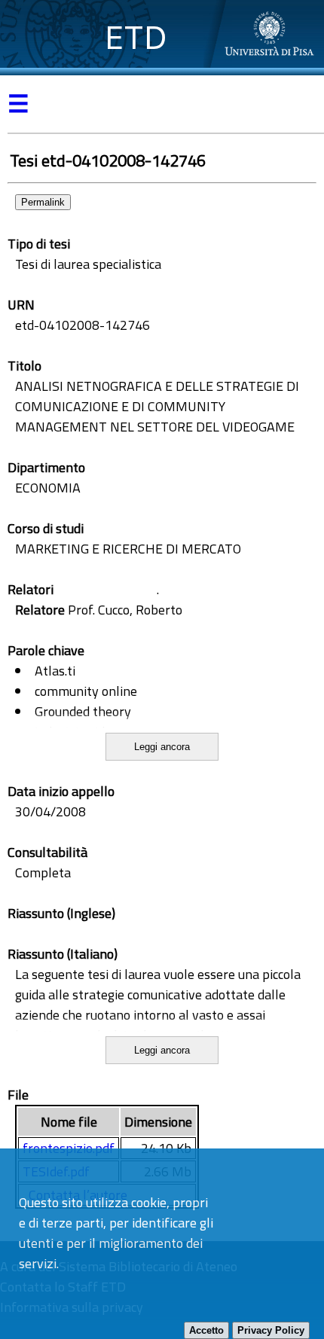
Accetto (206, 1330)
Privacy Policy (270, 1330)
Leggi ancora (162, 746)
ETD (136, 37)
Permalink (43, 202)
